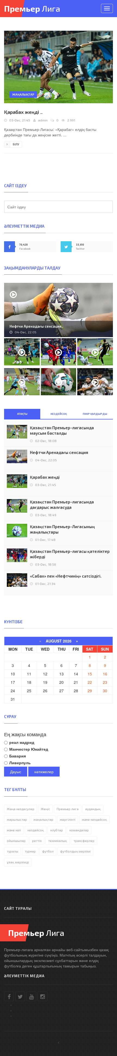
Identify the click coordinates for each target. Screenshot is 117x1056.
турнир (30, 851)
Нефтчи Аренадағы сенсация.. (36, 326)
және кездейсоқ (94, 819)
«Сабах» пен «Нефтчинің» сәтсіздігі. (65, 576)
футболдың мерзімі (75, 851)
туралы (12, 851)
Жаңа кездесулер (20, 809)
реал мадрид (21, 742)
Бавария (17, 756)
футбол (48, 851)
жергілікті (67, 819)
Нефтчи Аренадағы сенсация (59, 452)
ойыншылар (16, 840)
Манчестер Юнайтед (28, 749)
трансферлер (83, 840)
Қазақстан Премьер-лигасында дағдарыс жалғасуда (62, 504)
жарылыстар (17, 819)
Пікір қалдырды (95, 413)
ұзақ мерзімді (18, 862)
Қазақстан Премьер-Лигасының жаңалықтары (62, 529)
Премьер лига (68, 809)
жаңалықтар (43, 819)
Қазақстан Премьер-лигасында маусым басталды (62, 430)
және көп (14, 830)
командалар (79, 830)
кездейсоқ (35, 830)
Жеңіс (45, 809)
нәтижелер (44, 771)
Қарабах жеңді (45, 477)
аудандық (93, 809)
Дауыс (15, 771)
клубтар (56, 830)
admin (43, 120)
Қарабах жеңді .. (23, 112)
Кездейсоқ (59, 413)
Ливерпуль (20, 762)
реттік (37, 840)
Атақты (22, 413)
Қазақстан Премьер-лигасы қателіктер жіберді (70, 554)
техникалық (57, 840)
